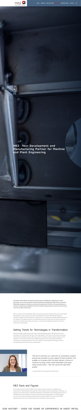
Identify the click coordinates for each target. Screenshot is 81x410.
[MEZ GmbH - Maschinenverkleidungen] (13, 3)
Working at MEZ (64, 3)
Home (38, 3)
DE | (77, 3)
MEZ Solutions (50, 3)
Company (57, 3)
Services (43, 3)
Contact (72, 3)
